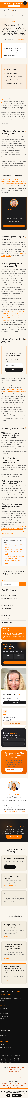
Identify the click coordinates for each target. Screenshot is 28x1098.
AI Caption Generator (9, 1073)
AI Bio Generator (19, 1073)
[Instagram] (14, 1059)
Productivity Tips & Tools (7, 605)
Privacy (1, 1062)
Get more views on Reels (14, 1087)
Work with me (6, 811)
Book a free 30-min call (5, 1047)
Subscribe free (14, 836)
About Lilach (3, 1035)
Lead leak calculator (13, 744)
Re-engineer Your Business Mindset (10, 602)
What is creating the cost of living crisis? (14, 70)
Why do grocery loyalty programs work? (14, 79)
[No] (25, 1093)
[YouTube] (10, 1059)
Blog (1, 1028)
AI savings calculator (13, 739)
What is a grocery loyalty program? (14, 76)
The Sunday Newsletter (6, 1030)
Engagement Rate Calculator (14, 1071)
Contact (2, 1044)
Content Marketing (6, 608)
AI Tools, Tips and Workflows (8, 595)
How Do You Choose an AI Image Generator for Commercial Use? (12, 926)
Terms (6, 1062)
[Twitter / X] (5, 1059)
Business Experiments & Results (9, 598)
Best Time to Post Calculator (9, 1075)
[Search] (22, 584)
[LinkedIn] (18, 1059)
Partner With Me (4, 1016)
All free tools (12, 1067)
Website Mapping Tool (20, 1077)
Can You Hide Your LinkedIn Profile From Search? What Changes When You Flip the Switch (13, 947)
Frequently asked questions (13, 86)
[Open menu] (25, 3)
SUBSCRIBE (14, 369)
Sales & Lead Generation (7, 618)
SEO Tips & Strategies (6, 622)
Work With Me (3, 1008)
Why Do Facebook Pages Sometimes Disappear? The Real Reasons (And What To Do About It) (14, 969)
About (24, 811)
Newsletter (16, 811)
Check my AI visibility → (14, 769)
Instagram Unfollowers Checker (14, 1069)
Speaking (2, 1018)
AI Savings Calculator (5, 1011)
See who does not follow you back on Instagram (14, 1083)
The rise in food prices (11, 73)
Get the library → (8, 903)
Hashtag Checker (21, 1075)
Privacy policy (16, 1095)
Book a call (14, 226)
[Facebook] (1, 1059)
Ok (8, 1095)
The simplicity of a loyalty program (14, 83)
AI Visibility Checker (4, 1013)
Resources (2, 1033)
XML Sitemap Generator (8, 1077)
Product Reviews (5, 615)
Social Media (4, 612)
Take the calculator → (10, 885)
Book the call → (10, 867)
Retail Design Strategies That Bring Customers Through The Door (14, 552)
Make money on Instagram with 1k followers (13, 1085)
